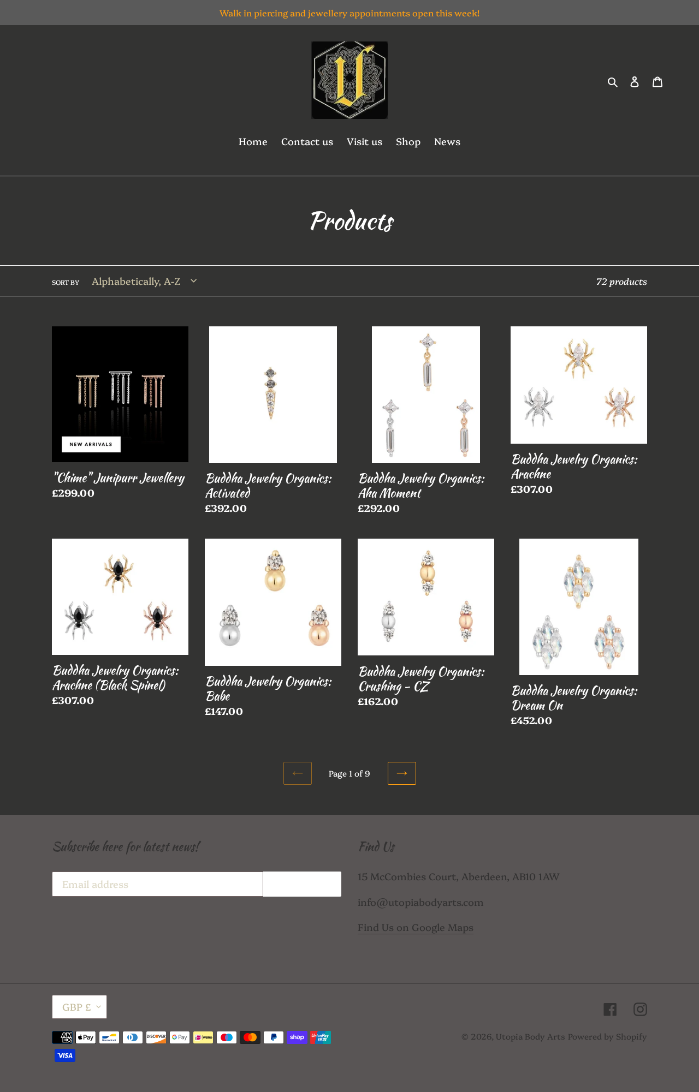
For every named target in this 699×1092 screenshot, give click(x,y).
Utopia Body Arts (530, 1036)
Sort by (65, 282)
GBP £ (76, 1006)
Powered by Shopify (607, 1036)
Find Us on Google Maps (415, 927)
